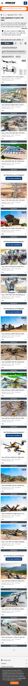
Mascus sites (7, 660)
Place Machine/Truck (25, 3)
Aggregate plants (12, 15)
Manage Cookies (22, 678)
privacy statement (11, 679)
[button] (7, 43)
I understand (14, 682)
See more (24, 28)
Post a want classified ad (14, 178)
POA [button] (3, 82)
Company (3, 663)
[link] (14, 67)
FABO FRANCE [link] (13, 85)
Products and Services (7, 666)
